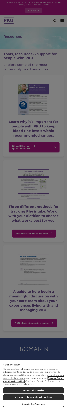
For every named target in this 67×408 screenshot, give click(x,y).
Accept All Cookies (33, 390)
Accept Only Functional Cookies (33, 397)
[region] (33, 384)
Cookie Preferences (33, 404)
